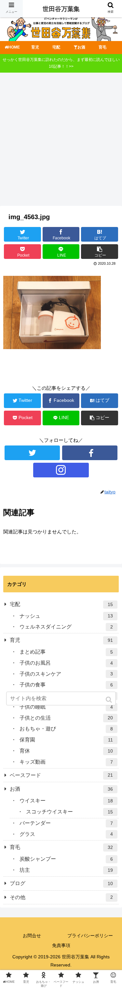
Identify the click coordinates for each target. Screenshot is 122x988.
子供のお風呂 (66, 663)
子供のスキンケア (66, 674)
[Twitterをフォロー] (32, 452)
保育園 (66, 739)
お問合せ (32, 935)
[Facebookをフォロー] (89, 452)
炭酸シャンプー (66, 859)
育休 (66, 751)
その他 (61, 897)
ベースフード (61, 775)
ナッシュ (66, 616)
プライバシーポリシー (90, 935)
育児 (61, 640)
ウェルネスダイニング (66, 626)
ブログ (61, 883)
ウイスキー (66, 800)
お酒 (61, 789)
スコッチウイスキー (69, 811)
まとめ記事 (66, 652)
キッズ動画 (66, 762)
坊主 (66, 870)
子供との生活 (66, 718)
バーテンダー (66, 823)
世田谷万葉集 (61, 9)
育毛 (61, 847)
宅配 (61, 604)
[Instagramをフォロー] (60, 470)
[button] (109, 700)
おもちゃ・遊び (66, 728)
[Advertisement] (61, 141)
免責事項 (61, 945)
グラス (66, 834)
